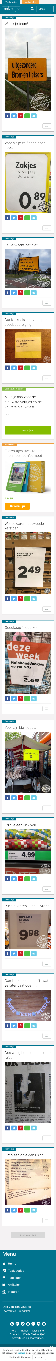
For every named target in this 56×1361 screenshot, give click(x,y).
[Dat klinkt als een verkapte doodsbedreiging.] (28, 346)
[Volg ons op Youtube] (44, 1324)
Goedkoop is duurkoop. (23, 628)
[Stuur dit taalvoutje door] (34, 115)
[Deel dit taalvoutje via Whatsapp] (27, 115)
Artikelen (14, 1284)
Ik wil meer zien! (28, 1235)
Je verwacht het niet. (22, 245)
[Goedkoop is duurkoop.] (28, 663)
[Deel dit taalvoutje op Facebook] (7, 115)
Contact (14, 1334)
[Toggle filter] (32, 9)
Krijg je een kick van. (21, 825)
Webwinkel (30, 2)
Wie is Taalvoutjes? (34, 1334)
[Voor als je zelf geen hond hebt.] (28, 182)
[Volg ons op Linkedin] (38, 1324)
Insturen (13, 1292)
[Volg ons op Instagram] (17, 1324)
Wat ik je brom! (16, 24)
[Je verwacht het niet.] (28, 268)
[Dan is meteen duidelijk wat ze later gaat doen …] (28, 1005)
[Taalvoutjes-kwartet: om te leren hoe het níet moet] (28, 477)
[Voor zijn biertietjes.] (28, 762)
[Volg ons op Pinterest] (33, 1324)
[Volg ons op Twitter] (23, 1324)
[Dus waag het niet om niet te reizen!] (28, 1092)
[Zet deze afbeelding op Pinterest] (20, 115)
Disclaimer (38, 1330)
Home (12, 1263)
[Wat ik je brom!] (28, 69)
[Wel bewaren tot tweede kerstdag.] (28, 563)
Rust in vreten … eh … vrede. (27, 906)
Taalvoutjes (11, 2)
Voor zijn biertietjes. (20, 727)
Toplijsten (14, 1278)
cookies (21, 1353)
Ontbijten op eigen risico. (24, 1155)
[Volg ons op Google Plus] (28, 1324)
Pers (13, 1330)
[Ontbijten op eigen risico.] (28, 1182)
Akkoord (39, 1357)
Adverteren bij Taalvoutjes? (28, 1337)
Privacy (24, 1330)
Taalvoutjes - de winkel (16, 1310)
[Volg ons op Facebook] (12, 1324)
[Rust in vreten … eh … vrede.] (28, 929)
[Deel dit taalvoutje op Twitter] (14, 115)
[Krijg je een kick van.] (28, 851)
